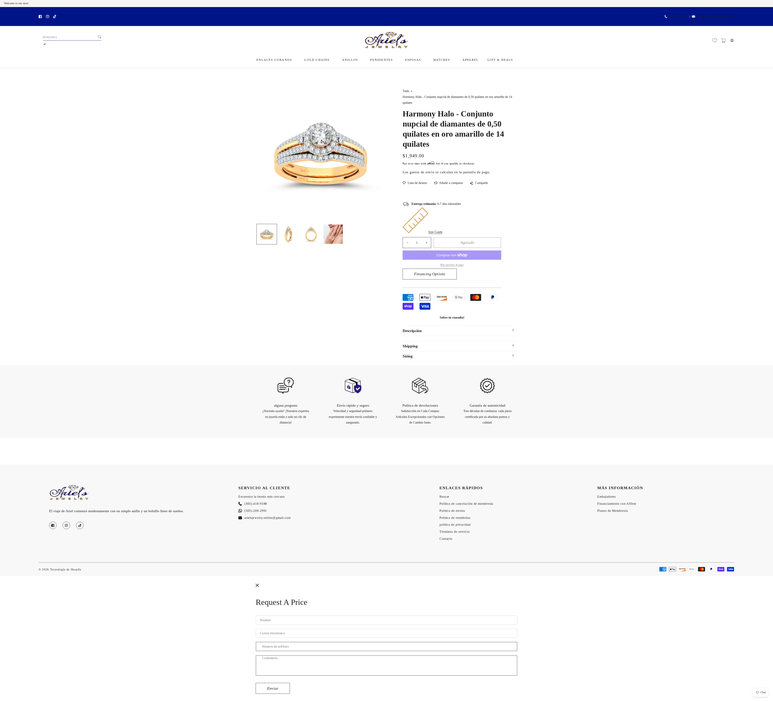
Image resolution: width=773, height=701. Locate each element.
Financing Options (429, 274)
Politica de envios (452, 510)
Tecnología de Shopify (66, 569)
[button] (723, 40)
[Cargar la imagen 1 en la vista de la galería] (267, 234)
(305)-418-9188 (252, 503)
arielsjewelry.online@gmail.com (264, 517)
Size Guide (435, 232)
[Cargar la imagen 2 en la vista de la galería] (289, 234)
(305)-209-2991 (252, 510)
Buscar (444, 496)
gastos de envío (422, 172)
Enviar (272, 688)
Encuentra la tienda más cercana (261, 496)
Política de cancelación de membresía (466, 503)
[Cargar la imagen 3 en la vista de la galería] (311, 234)
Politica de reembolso (454, 517)
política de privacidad (455, 524)
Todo (406, 91)
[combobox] (72, 37)
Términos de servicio (454, 531)
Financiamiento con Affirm (616, 503)
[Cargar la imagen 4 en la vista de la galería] (333, 234)
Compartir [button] (481, 183)
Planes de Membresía (612, 510)
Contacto (445, 538)
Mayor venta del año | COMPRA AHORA (50, 11)
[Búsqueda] (99, 37)
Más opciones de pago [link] (452, 264)
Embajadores (606, 496)
